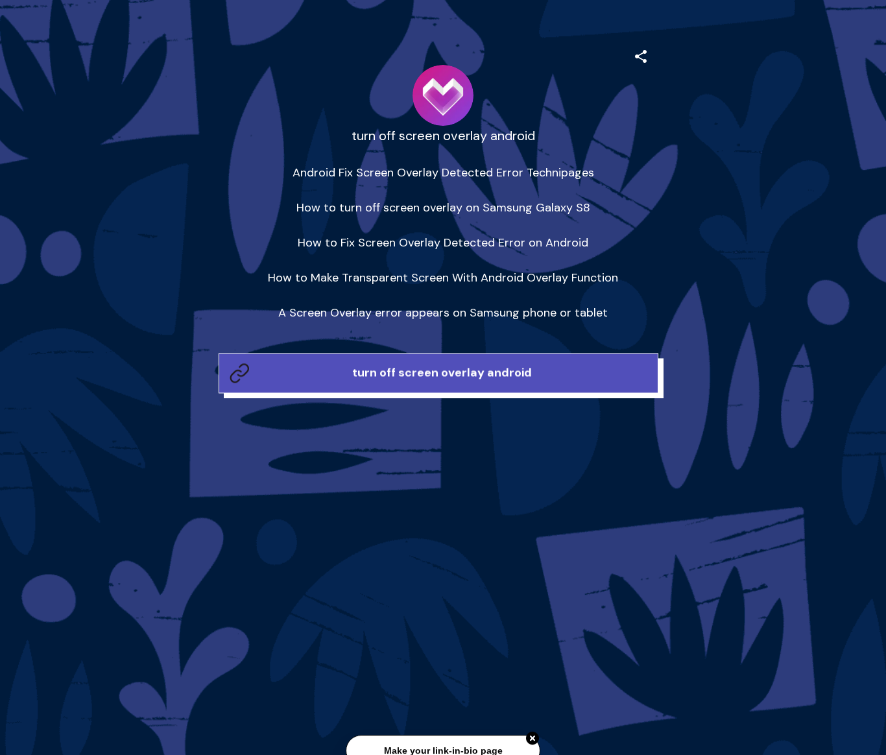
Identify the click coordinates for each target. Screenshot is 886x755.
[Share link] (641, 54)
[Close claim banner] (532, 738)
